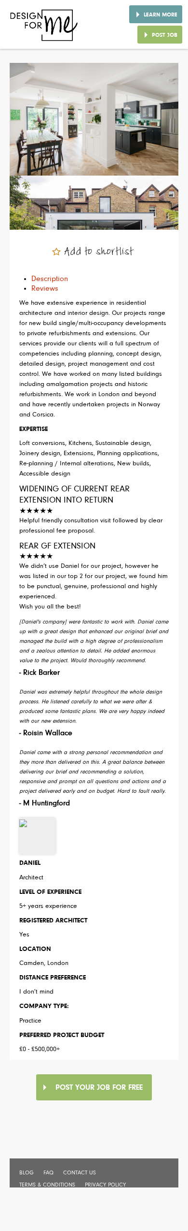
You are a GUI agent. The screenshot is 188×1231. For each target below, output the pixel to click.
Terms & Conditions (47, 1185)
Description (49, 279)
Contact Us (79, 1173)
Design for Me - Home (45, 28)
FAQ (48, 1173)
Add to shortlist (99, 252)
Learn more (160, 15)
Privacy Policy (105, 1185)
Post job (164, 35)
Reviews (44, 289)
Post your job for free (99, 1088)
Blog (26, 1173)
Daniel (29, 863)
